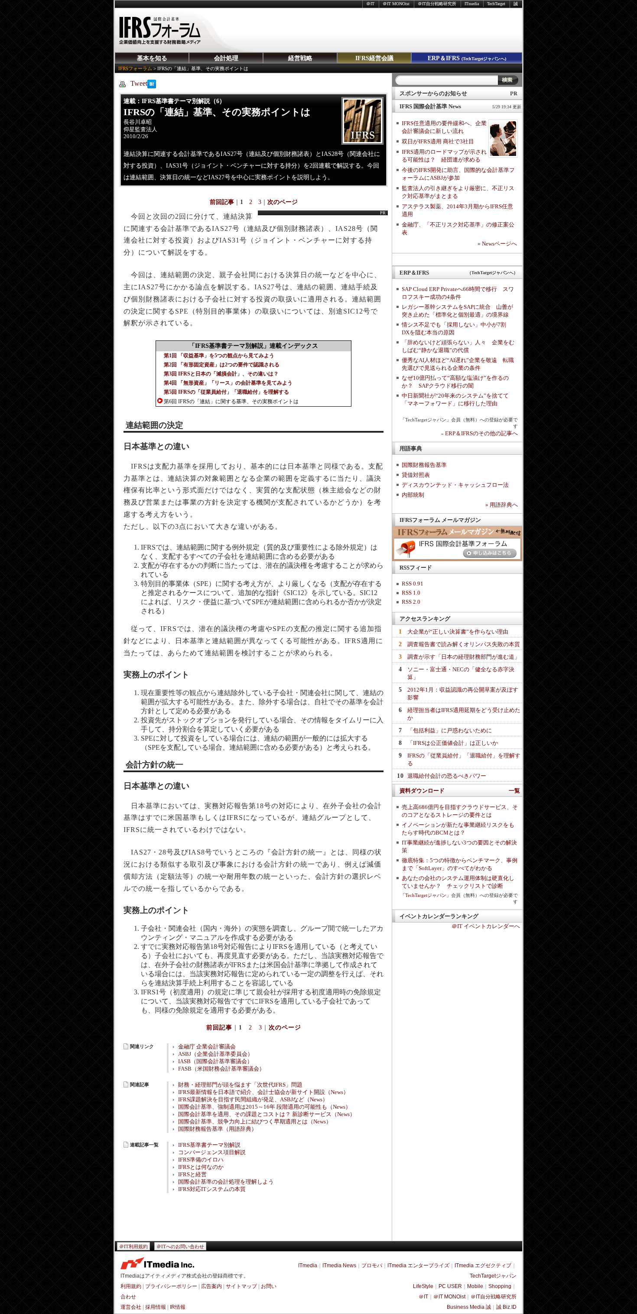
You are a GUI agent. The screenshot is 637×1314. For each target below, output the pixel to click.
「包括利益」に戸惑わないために (449, 730)
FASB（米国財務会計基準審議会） (221, 1069)
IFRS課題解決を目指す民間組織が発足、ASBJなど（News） (253, 1100)
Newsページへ (499, 243)
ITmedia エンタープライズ (418, 1265)
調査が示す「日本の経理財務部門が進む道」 (463, 657)
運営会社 (130, 1307)
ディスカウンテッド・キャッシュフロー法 (455, 485)
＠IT (370, 3)
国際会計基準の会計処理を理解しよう (226, 1182)
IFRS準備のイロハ (201, 1160)
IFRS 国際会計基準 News (430, 106)
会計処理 (226, 58)
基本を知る (152, 58)
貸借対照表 (416, 475)
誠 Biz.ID (506, 1307)
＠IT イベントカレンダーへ (486, 926)
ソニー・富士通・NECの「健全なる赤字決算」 (460, 673)
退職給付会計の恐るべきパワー (446, 776)
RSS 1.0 (411, 592)
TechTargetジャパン (425, 895)
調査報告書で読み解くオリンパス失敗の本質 (463, 644)
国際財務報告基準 (424, 465)
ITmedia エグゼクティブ (483, 1265)
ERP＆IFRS (467, 58)
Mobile (475, 1286)
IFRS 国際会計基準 (159, 30)
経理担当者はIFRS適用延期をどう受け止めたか (463, 714)
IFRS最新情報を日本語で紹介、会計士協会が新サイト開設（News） (263, 1092)
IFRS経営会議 (374, 58)
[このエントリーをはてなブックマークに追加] (151, 86)
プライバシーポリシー (171, 1286)
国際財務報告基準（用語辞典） (217, 1129)
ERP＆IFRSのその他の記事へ (479, 433)
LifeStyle (423, 1286)
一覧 (514, 790)
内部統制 (413, 495)
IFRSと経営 (192, 1175)
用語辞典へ (501, 505)
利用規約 (130, 1286)
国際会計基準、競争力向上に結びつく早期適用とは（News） (255, 1122)
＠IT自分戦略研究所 (437, 3)
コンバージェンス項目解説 (212, 1152)
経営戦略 (300, 58)
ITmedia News (339, 1265)
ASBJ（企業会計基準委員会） (215, 1054)
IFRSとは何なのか (201, 1167)
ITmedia (472, 3)
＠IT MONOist (396, 3)
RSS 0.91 (412, 583)
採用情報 (155, 1307)
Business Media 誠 (469, 1307)
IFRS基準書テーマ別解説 (209, 1145)
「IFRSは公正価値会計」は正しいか (452, 743)
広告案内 (211, 1286)
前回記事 (222, 201)
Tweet (138, 83)
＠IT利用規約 (133, 1246)
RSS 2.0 (411, 602)
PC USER (450, 1286)
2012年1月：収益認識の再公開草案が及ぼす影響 (462, 693)
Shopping (499, 1286)
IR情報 (177, 1307)
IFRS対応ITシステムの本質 (212, 1189)
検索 (508, 80)
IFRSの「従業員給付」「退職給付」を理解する (463, 759)
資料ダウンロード (422, 790)
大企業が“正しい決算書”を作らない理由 (457, 631)
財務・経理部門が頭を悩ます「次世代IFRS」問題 (240, 1085)
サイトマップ (241, 1286)
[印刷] (122, 83)
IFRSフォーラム (135, 68)
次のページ (282, 201)
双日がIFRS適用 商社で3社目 (438, 141)
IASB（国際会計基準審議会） (215, 1061)
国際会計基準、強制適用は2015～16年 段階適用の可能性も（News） (264, 1107)
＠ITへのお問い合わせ (180, 1246)
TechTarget (496, 3)
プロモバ (371, 1265)
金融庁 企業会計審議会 (207, 1047)
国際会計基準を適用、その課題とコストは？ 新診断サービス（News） (266, 1114)
